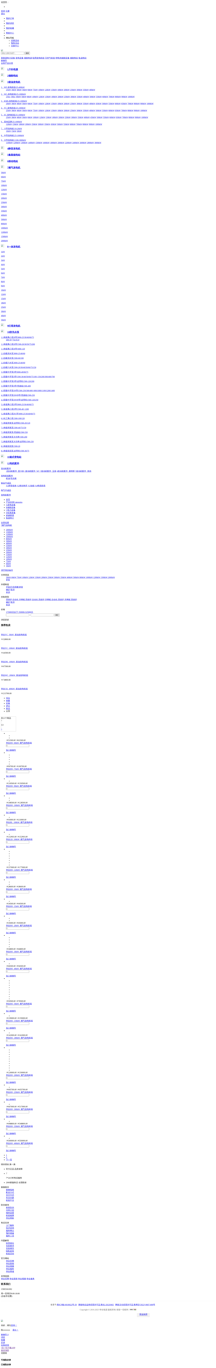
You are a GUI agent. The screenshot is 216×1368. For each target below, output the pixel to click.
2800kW (90, 143)
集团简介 (10, 518)
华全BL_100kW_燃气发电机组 (19, 822)
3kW (3, 260)
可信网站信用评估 (86, 1315)
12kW (3, 294)
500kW (92, 97)
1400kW (31, 143)
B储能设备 (10, 507)
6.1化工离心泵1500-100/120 (13, 418)
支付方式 (10, 1195)
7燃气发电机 (13, 167)
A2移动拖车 (22, 486)
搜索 (27, 53)
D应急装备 (11, 513)
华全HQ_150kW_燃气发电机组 (19, 1021)
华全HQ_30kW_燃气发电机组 (19, 952)
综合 (8, 698)
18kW (3, 303)
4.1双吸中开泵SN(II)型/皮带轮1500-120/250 (19, 400)
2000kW (61, 143)
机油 (8, 478)
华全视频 (10, 1266)
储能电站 (74, 58)
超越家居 (10, 515)
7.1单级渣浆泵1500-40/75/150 (13, 428)
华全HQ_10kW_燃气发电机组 (19, 889)
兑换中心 (15, 46)
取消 (12, 590)
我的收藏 (10, 28)
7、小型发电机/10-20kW (11, 129)
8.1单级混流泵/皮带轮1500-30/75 (15, 451)
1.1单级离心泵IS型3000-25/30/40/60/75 (17, 337)
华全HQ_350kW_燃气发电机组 (19, 1126)
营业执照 (143, 1314)
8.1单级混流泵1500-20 (10, 446)
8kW (3, 282)
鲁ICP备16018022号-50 (67, 1305)
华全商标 (10, 1218)
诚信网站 (115, 1315)
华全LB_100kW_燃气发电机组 (19, 839)
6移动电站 (12, 161)
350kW (86, 90)
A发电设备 (11, 505)
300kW (79, 90)
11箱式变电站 (14, 457)
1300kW (24, 143)
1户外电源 (12, 69)
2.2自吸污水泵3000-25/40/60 (13, 363)
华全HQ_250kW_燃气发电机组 (19, 1092)
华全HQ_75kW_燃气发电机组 (19, 769)
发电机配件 (6, 495)
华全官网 (10, 1261)
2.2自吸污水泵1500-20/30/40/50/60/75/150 (18, 367)
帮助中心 (10, 33)
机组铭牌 (10, 1215)
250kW (73, 90)
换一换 (13, 1164)
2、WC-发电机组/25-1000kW (13, 94)
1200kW (16, 143)
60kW (30, 90)
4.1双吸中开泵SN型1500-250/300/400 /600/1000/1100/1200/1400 (28, 391)
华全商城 (10, 1271)
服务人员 (10, 1236)
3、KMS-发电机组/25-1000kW (14, 101)
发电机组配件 (7, 476)
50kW (24, 90)
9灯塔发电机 (13, 325)
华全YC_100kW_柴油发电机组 (14, 648)
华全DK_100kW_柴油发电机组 (14, 662)
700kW (111, 97)
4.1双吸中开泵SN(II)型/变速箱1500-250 (18, 395)
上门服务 (10, 1225)
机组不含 (10, 1200)
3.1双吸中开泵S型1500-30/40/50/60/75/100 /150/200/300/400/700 (28, 377)
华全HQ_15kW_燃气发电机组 (19, 906)
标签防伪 (10, 1208)
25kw (8, 97)
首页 (8, 500)
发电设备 (20, 58)
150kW (54, 90)
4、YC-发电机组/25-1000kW (13, 108)
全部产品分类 (7, 63)
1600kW (46, 143)
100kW (41, 90)
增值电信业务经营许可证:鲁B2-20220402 (96, 1305)
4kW (3, 264)
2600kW (83, 143)
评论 (8, 706)
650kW (124, 103)
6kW (3, 273)
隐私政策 (10, 1251)
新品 (8, 708)
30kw (13, 97)
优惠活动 (15, 40)
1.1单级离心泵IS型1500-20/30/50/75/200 (18, 344)
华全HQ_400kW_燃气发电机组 (19, 1143)
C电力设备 (10, 510)
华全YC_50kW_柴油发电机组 (14, 635)
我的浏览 (10, 23)
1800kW (53, 143)
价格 (8, 703)
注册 (8, 11)
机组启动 (10, 1254)
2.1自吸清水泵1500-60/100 (12, 358)
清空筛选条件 (7, 570)
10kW (8, 131)
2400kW (75, 143)
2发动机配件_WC (32, 471)
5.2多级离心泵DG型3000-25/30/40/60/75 (18, 414)
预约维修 (10, 1233)
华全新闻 (10, 1264)
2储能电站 (12, 75)
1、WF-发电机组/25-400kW (13, 87)
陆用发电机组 (38, 58)
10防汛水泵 (13, 332)
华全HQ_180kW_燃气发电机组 (19, 1038)
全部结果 (5, 523)
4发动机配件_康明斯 (66, 471)
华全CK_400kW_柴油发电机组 (14, 689)
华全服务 (10, 1269)
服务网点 (10, 1231)
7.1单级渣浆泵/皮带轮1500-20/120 (15, 423)
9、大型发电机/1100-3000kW (13, 140)
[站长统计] (132, 1310)
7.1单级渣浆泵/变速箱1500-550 (14, 432)
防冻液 (13, 478)
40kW (19, 90)
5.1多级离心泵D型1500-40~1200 (15, 409)
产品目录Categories (14, 502)
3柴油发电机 (13, 82)
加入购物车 (11, 750)
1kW (3, 252)
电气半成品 (6, 490)
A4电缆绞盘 (40, 486)
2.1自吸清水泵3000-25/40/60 (13, 353)
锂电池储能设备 (63, 58)
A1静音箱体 (11, 486)
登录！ (14, 1325)
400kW (92, 90)
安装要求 (10, 1246)
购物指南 (10, 1190)
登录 (3, 11)
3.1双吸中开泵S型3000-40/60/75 (14, 372)
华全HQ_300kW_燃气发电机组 (19, 1109)
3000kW (97, 143)
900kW (124, 97)
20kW (8, 103)
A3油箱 (31, 486)
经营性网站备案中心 (72, 1315)
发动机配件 (6, 468)
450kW (99, 103)
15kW (13, 131)
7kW (3, 277)
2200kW (68, 143)
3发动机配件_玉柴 (48, 471)
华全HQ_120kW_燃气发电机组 (19, 870)
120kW (47, 90)
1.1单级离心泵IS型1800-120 (13, 349)
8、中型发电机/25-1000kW (12, 135)
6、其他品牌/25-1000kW (11, 122)
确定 (8, 590)
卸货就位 (10, 1243)
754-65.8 (15, 340)
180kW (60, 90)
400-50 (9, 340)
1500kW (38, 143)
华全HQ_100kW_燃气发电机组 (19, 805)
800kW (118, 97)
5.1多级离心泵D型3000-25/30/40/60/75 (17, 404)
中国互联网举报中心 (129, 1315)
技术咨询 (10, 1228)
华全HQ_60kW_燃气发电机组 (19, 743)
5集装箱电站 (13, 154)
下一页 (9, 1160)
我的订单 (10, 18)
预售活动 (15, 43)
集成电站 (82, 58)
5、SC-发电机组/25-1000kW (13, 115)
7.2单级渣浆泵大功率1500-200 (14, 437)
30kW (13, 90)
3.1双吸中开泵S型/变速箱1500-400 (16, 386)
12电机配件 (13, 463)
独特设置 (10, 1213)
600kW (105, 97)
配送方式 (10, 1192)
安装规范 (10, 1248)
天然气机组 (50, 58)
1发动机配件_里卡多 (15, 471)
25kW (8, 90)
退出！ (15, 1330)
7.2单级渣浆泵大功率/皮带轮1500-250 (17, 442)
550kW (99, 97)
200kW (67, 90)
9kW (3, 286)
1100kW (9, 143)
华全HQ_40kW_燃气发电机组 (19, 969)
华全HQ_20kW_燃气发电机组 (19, 925)
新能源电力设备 (8, 58)
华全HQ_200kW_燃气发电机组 (19, 1075)
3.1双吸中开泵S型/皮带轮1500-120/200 (17, 381)
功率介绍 (10, 1210)
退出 (3, 14)
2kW (3, 256)
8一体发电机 (13, 246)
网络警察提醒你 (100, 1315)
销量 (8, 701)
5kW (3, 269)
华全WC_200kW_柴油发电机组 (14, 675)
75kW (35, 90)
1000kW (131, 97)
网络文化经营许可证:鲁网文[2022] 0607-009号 (135, 1305)
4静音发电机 (13, 148)
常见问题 (10, 1198)
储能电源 (28, 58)
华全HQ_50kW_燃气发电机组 (19, 1004)
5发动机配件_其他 (83, 471)
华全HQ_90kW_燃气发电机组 (19, 786)
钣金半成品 (6, 483)
